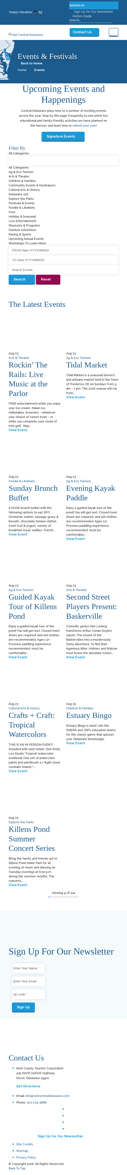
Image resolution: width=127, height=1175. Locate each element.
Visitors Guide (82, 16)
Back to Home (31, 63)
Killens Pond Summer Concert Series (32, 838)
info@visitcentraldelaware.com (47, 1096)
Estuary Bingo (89, 715)
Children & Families (79, 708)
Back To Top (17, 1168)
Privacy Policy (26, 1157)
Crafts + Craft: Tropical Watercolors (32, 725)
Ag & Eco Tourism (78, 358)
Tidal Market (86, 364)
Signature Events (61, 136)
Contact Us (77, 5)
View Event (18, 430)
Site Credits (24, 1144)
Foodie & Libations (22, 481)
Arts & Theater (19, 358)
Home (22, 70)
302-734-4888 (36, 1102)
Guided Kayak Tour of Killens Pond (33, 606)
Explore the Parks (21, 822)
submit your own (84, 125)
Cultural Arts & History (24, 708)
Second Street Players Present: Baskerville (91, 606)
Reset (46, 279)
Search (19, 279)
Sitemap (22, 1151)
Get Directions (28, 1086)
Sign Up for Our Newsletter (93, 11)
